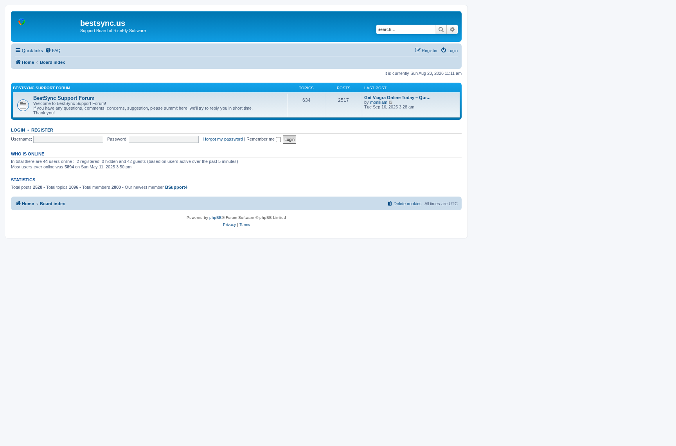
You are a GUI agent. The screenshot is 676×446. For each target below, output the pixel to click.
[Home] (46, 25)
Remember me (261, 139)
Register (42, 130)
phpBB (215, 217)
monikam (378, 102)
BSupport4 (176, 187)
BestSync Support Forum (41, 88)
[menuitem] (53, 50)
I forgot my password (223, 139)
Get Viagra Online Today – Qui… (397, 97)
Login (18, 130)
